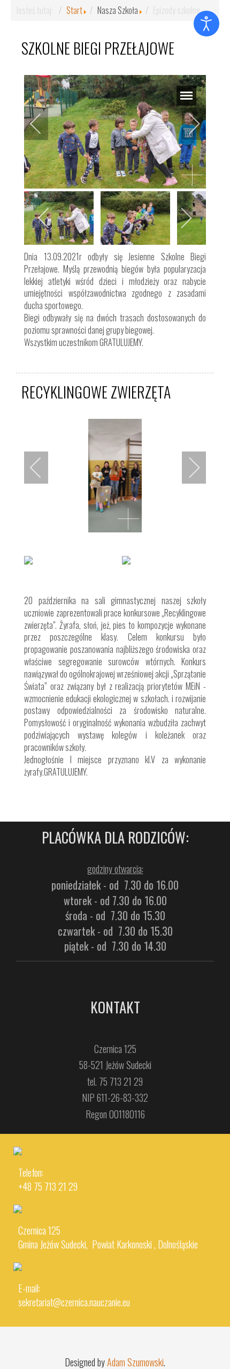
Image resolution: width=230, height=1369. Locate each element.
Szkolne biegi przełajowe (97, 48)
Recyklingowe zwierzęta (96, 392)
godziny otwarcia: (115, 869)
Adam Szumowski (135, 1362)
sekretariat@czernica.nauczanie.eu (74, 1302)
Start (74, 10)
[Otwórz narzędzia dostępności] (206, 23)
